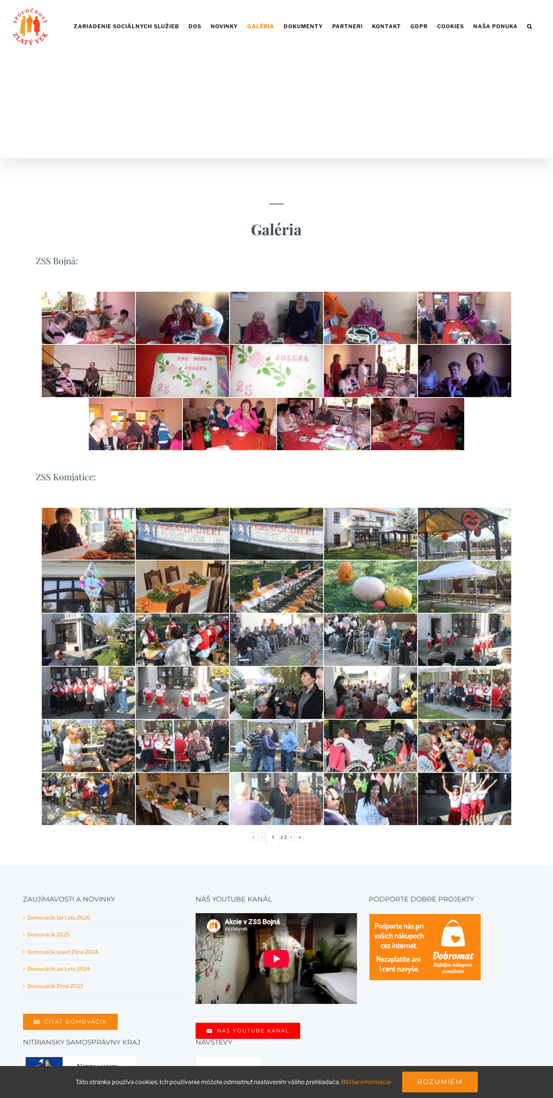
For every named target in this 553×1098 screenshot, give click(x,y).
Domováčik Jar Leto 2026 (58, 917)
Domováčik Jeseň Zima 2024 (62, 952)
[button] (529, 26)
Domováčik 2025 (48, 934)
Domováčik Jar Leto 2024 (58, 969)
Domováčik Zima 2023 (55, 986)
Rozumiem (440, 1082)
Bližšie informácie (366, 1082)
